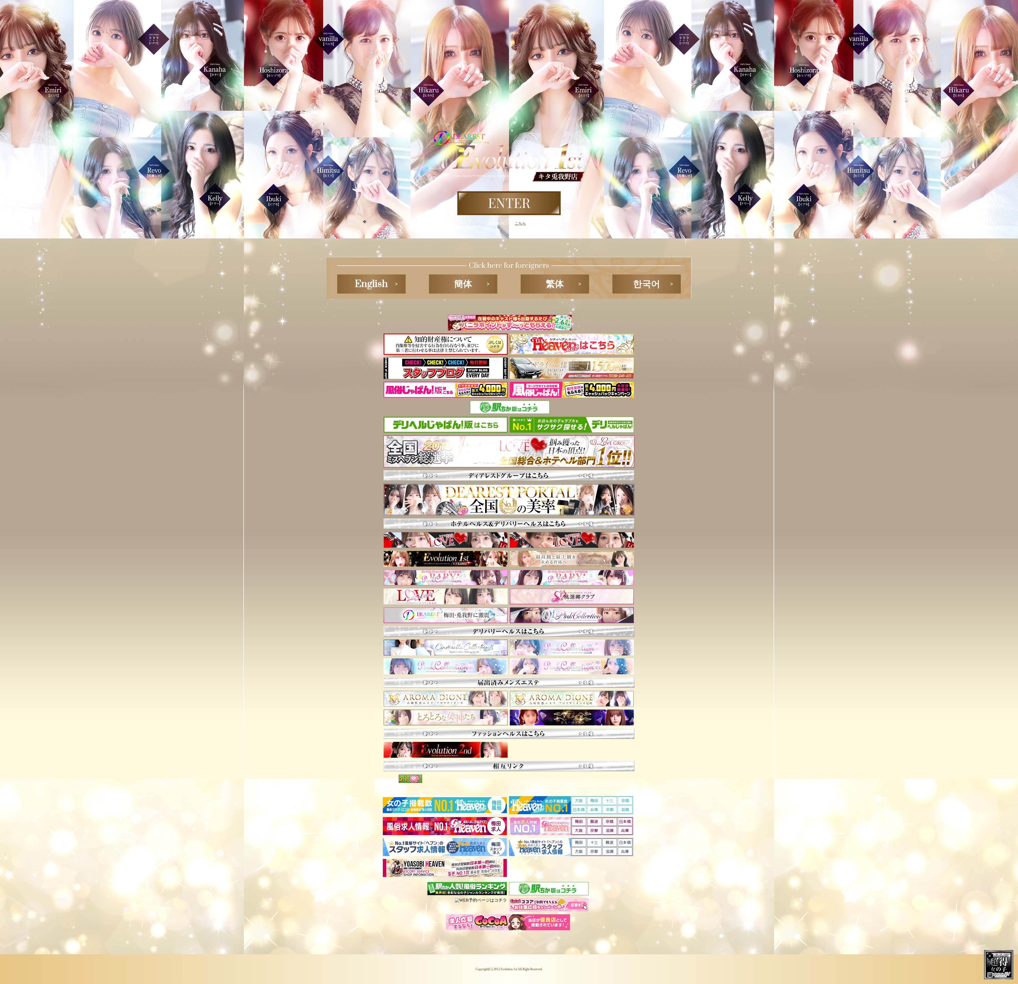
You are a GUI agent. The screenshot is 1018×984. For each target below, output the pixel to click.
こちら (520, 223)
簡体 (463, 284)
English (371, 284)
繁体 (555, 284)
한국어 (646, 284)
